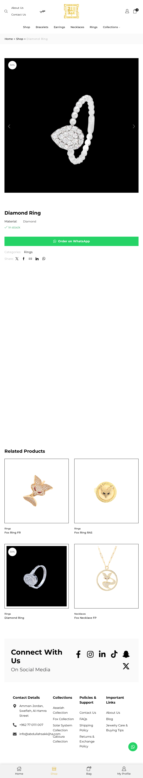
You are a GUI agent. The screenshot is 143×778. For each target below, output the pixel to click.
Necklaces (77, 27)
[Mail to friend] (30, 259)
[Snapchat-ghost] (126, 654)
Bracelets (42, 27)
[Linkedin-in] (102, 654)
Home (9, 39)
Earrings (59, 27)
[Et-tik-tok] (114, 654)
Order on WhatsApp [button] (74, 241)
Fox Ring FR (12, 532)
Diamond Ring (14, 617)
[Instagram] (90, 654)
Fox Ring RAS (83, 532)
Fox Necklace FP (85, 617)
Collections (110, 27)
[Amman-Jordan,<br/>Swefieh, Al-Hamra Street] (15, 706)
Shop (26, 27)
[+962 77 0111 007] (15, 725)
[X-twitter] (126, 666)
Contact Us (18, 14)
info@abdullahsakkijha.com (40, 734)
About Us (17, 8)
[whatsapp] (43, 259)
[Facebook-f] (78, 654)
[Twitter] (17, 259)
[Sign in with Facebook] (23, 259)
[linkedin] (37, 259)
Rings (93, 27)
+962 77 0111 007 (31, 725)
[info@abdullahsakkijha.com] (15, 734)
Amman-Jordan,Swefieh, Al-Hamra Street (33, 710)
